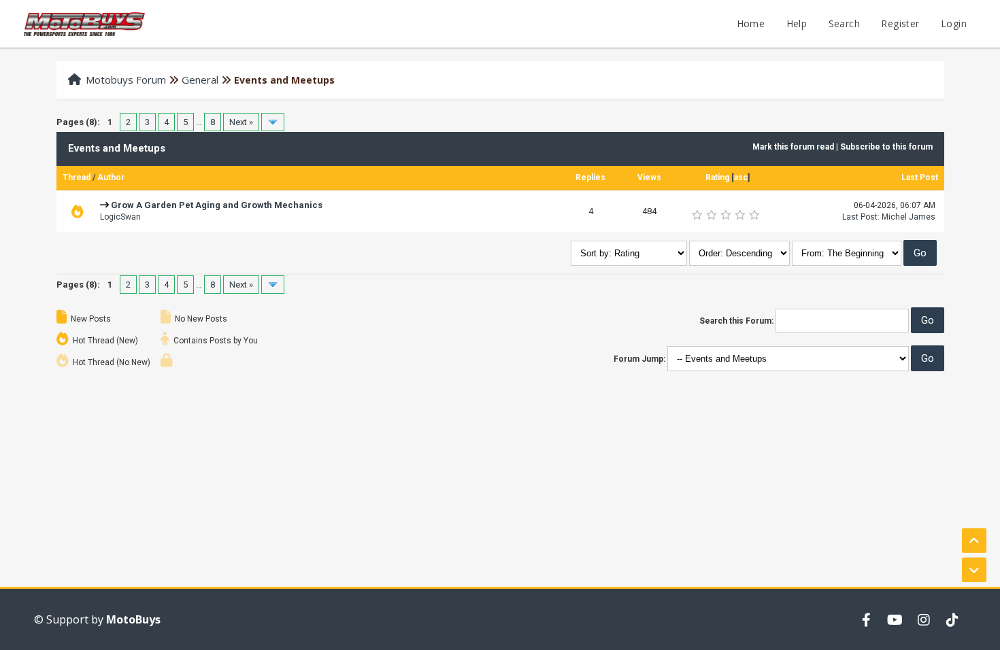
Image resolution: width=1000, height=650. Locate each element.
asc (741, 177)
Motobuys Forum (126, 79)
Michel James (908, 217)
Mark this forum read (793, 147)
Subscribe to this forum (886, 147)
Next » (241, 122)
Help (796, 23)
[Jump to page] (272, 122)
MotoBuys (133, 619)
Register (900, 23)
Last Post (919, 177)
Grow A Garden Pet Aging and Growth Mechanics (216, 205)
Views (649, 177)
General (200, 79)
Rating (717, 177)
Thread (76, 177)
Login (954, 23)
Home (751, 23)
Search (844, 23)
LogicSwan (120, 217)
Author (110, 177)
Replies (590, 177)
